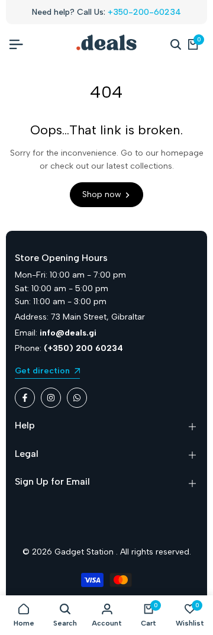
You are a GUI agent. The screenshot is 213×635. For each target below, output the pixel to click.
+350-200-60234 (144, 12)
